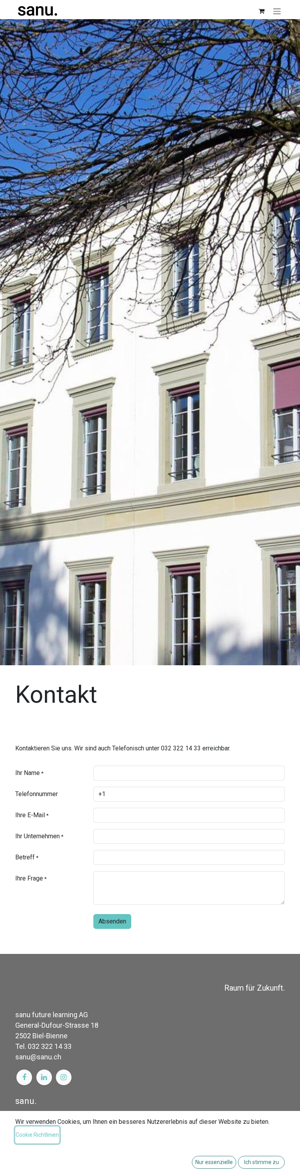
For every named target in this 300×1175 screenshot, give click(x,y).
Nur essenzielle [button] (214, 1162)
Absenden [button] (112, 921)
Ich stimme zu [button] (261, 1162)
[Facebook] (24, 1077)
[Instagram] (63, 1077)
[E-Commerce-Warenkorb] (261, 11)
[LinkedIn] (44, 1077)
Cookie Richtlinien (37, 1135)
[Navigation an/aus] (277, 11)
